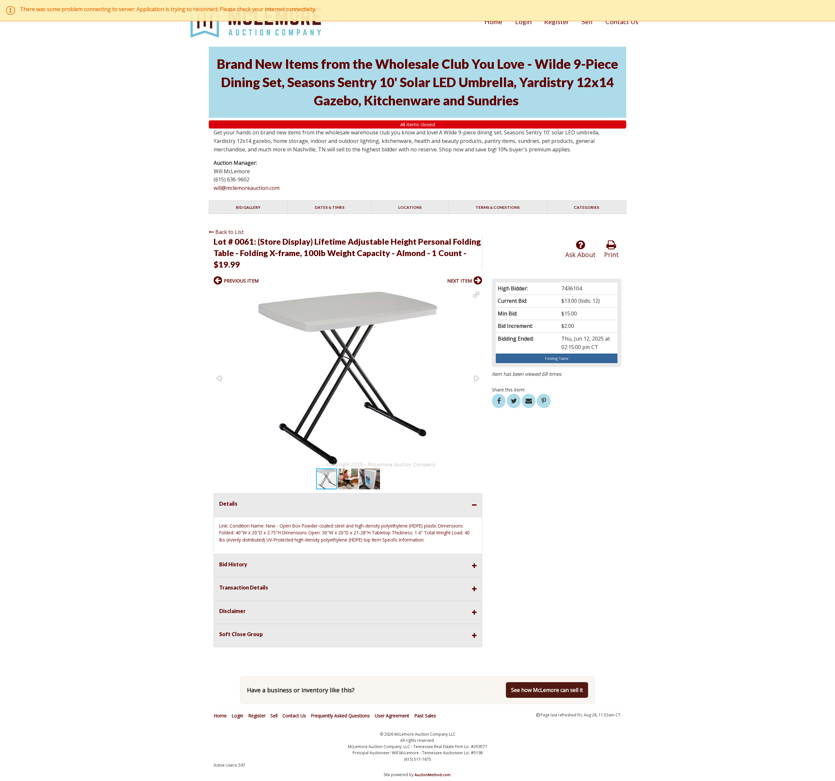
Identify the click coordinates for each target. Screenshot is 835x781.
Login (523, 21)
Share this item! (508, 390)
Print (611, 254)
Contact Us (621, 21)
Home (493, 21)
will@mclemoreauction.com (247, 187)
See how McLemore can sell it (547, 690)
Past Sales (425, 715)
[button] (476, 294)
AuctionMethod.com (432, 774)
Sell (587, 21)
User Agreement (392, 715)
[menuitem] (493, 21)
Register (556, 21)
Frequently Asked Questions (340, 715)
